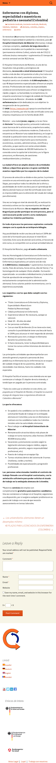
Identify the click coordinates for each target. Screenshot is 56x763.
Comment (8, 559)
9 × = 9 (8, 605)
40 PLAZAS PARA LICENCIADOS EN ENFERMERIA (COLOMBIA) (29, 527)
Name (6, 576)
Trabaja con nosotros (38, 761)
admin (18, 30)
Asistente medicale (14, 24)
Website (6, 587)
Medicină (42, 24)
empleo (41, 27)
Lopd (23, 761)
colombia (33, 27)
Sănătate (6, 27)
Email (6, 582)
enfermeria (7, 30)
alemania (25, 27)
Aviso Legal (13, 761)
